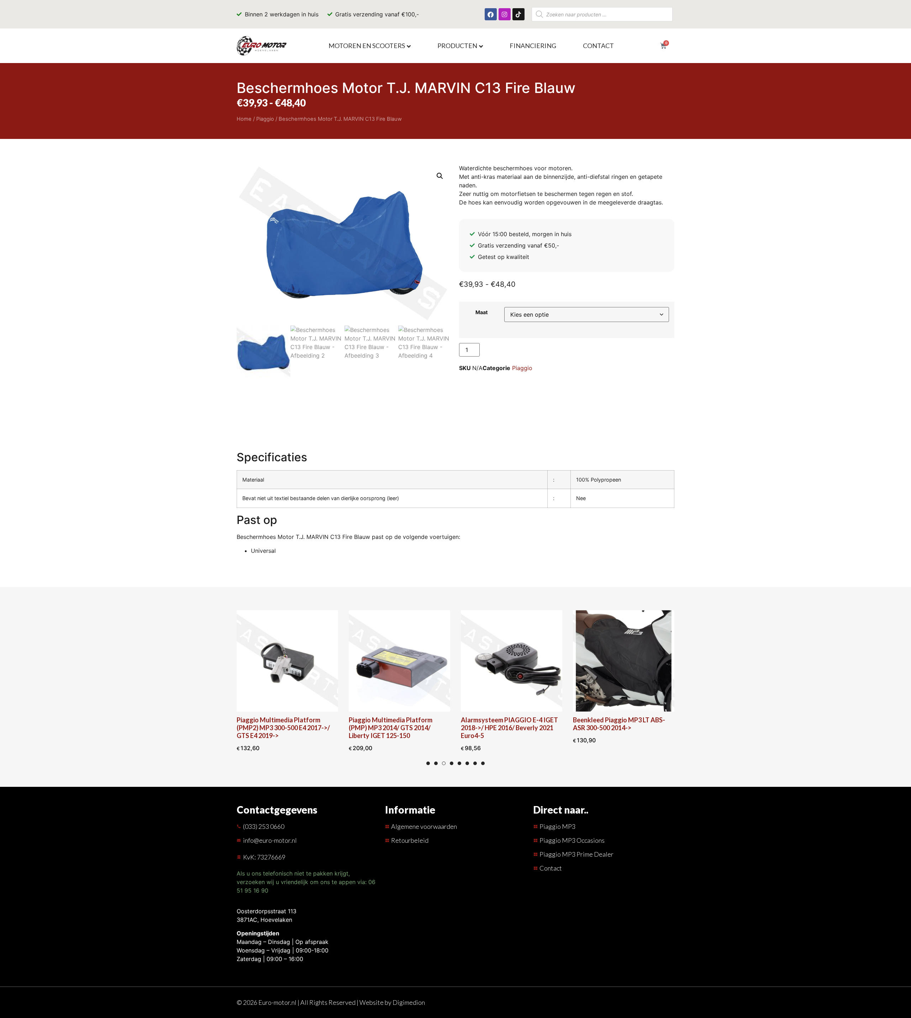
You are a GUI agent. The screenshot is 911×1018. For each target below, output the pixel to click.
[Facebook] (491, 14)
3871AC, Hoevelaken (264, 919)
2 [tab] (436, 763)
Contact (598, 46)
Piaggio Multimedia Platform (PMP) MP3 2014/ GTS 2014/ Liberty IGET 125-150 (390, 727)
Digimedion (409, 1002)
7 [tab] (475, 763)
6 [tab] (467, 763)
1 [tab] (428, 763)
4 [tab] (451, 763)
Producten (457, 46)
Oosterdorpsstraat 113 (266, 911)
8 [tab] (483, 763)
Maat (481, 312)
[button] (439, 176)
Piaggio (265, 119)
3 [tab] (444, 763)
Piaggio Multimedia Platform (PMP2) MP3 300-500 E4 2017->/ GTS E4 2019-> (283, 727)
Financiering (533, 46)
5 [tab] (459, 763)
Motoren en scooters (366, 46)
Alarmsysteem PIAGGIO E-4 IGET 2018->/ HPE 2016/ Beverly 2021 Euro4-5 (509, 727)
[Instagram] (505, 14)
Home (244, 119)
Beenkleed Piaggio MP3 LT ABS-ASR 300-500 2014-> (619, 724)
